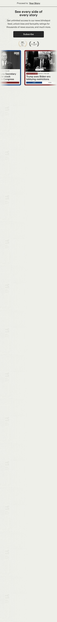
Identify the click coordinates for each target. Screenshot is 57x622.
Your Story (34, 3)
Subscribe (28, 34)
